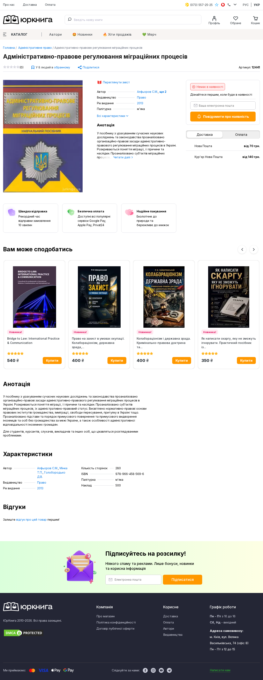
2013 (140, 103)
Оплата (50, 4)
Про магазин (105, 616)
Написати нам (220, 670)
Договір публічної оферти (115, 628)
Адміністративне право (34, 47)
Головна (9, 47)
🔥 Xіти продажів (117, 34)
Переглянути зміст (116, 82)
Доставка (30, 4)
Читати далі (122, 157)
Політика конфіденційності (116, 622)
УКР (257, 5)
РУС (246, 5)
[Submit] (69, 19)
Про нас (9, 4)
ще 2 (162, 91)
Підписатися (183, 580)
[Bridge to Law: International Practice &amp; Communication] (34, 297)
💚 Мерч (149, 34)
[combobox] (133, 19)
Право (141, 97)
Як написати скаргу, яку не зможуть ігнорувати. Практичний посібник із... (228, 343)
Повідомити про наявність (226, 116)
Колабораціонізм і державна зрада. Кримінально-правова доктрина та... (164, 343)
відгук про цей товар (31, 519)
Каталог (19, 34)
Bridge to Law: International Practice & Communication (33, 341)
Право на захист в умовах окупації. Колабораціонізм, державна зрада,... (98, 343)
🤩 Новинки (82, 34)
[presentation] (242, 249)
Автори (55, 34)
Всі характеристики (111, 116)
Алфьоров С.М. (147, 91)
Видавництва (172, 635)
